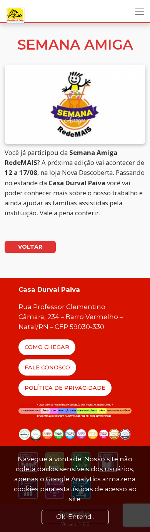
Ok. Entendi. (75, 516)
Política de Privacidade (65, 387)
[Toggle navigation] (139, 11)
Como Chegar (47, 347)
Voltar (30, 246)
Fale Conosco (47, 367)
